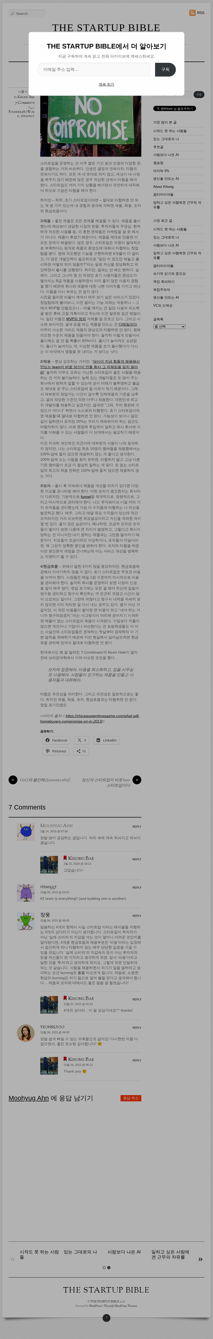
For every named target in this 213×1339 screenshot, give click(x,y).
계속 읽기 (106, 84)
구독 (165, 69)
